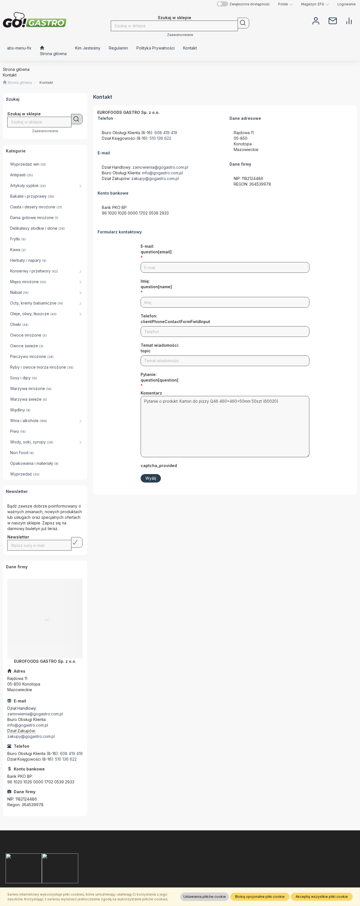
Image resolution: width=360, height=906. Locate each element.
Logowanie (347, 4)
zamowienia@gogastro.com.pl (35, 713)
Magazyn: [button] (312, 4)
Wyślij (150, 478)
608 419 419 (71, 753)
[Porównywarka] (349, 20)
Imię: (156, 284)
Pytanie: (159, 377)
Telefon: (175, 319)
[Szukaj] (243, 23)
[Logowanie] (316, 20)
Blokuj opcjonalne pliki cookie (260, 896)
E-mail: (156, 249)
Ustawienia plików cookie (204, 896)
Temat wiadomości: (160, 348)
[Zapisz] (77, 542)
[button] (285, 4)
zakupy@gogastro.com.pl (31, 736)
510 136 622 (66, 759)
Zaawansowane (180, 35)
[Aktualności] (333, 20)
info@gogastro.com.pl (27, 725)
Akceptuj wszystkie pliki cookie (322, 896)
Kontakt (46, 82)
